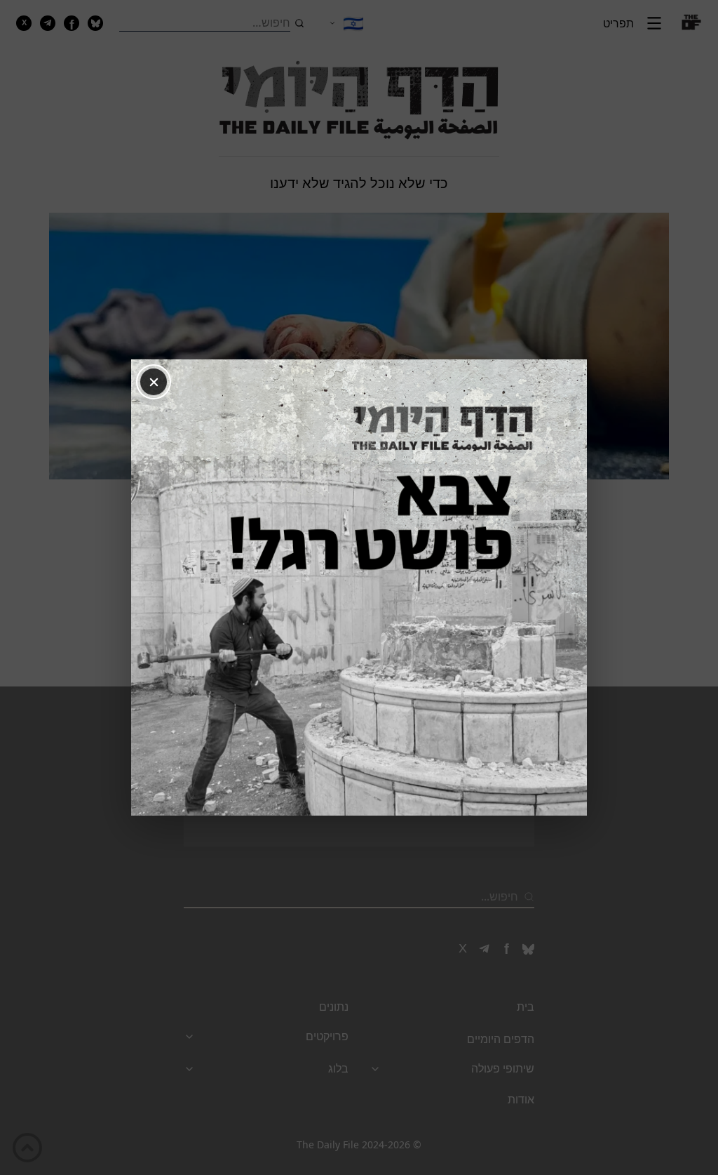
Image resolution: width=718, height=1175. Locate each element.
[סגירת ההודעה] (154, 382)
